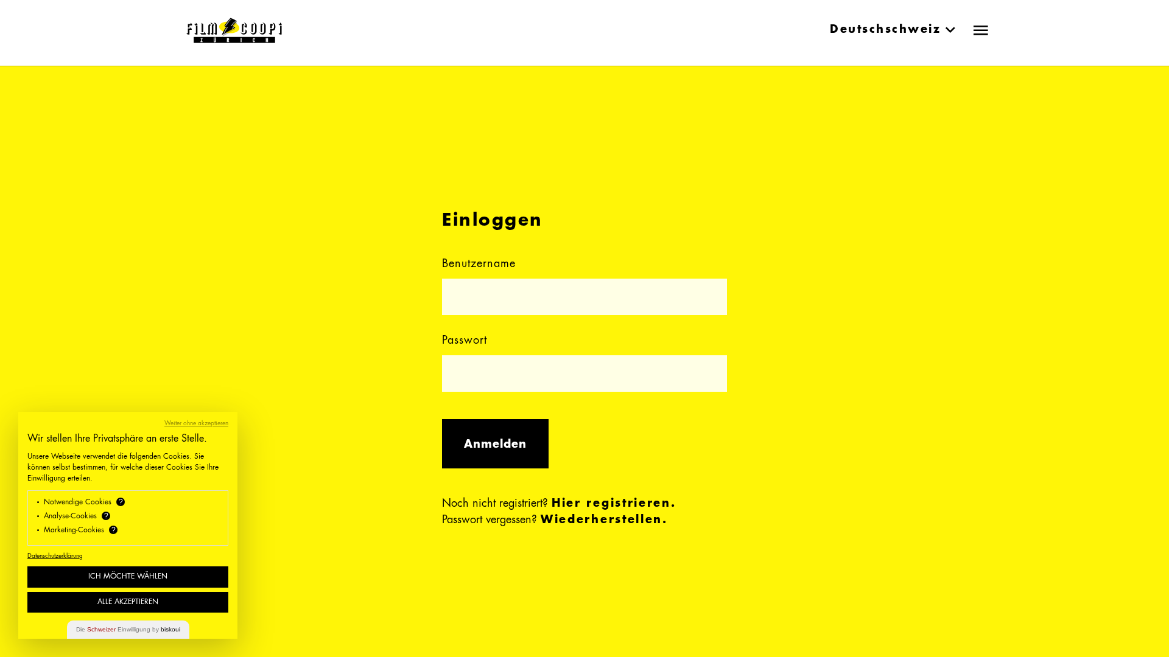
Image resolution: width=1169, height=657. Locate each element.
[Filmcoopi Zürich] (234, 30)
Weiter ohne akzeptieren (196, 423)
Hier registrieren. (614, 503)
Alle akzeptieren (127, 602)
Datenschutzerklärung (55, 556)
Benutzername (479, 264)
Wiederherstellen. (604, 520)
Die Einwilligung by (128, 629)
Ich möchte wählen (127, 576)
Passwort (464, 340)
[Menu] (981, 30)
